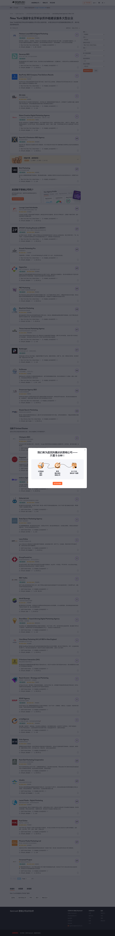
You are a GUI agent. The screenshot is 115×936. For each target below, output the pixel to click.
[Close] (85, 450)
